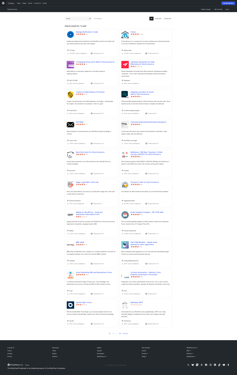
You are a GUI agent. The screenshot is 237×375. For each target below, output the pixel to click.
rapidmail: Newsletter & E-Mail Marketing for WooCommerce (142, 63)
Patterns (54, 356)
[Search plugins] (90, 18)
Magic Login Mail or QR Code (87, 182)
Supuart (99, 350)
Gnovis (9, 350)
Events (144, 350)
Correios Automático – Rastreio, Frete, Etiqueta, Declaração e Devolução (146, 273)
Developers (100, 353)
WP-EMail (79, 122)
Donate (145, 353)
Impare (99, 347)
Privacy (9, 356)
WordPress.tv (102, 356)
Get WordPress (228, 3)
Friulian (27, 365)
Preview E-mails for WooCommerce (145, 182)
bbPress (190, 353)
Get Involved (146, 347)
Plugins (54, 353)
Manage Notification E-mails (87, 32)
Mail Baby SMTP (137, 302)
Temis (54, 350)
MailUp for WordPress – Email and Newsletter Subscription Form (89, 213)
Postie (133, 32)
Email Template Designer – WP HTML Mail (147, 212)
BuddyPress (191, 356)
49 (120, 333)
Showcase (55, 347)
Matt (189, 350)
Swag (144, 356)
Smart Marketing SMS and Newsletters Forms (94, 272)
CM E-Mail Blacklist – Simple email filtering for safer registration (144, 243)
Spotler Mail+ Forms (84, 302)
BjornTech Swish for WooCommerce (90, 152)
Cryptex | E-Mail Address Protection (90, 92)
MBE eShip (80, 242)
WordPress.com (192, 347)
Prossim (125, 333)
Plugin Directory (12, 9)
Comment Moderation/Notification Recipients (148, 122)
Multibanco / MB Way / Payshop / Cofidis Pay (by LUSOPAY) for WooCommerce (146, 153)
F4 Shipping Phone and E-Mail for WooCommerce (95, 62)
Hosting (9, 353)
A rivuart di (10, 347)
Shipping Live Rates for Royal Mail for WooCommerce (142, 93)
